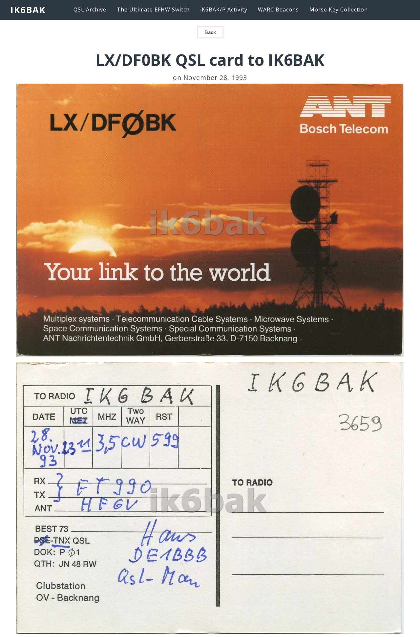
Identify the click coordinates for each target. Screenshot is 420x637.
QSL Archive (90, 9)
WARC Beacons (278, 9)
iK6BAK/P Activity (223, 9)
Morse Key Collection (338, 9)
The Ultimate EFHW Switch (153, 9)
